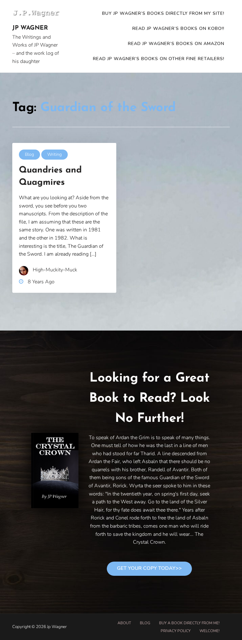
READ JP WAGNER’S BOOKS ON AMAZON (176, 44)
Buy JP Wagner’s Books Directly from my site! (163, 13)
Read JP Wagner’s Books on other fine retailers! (158, 59)
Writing (54, 154)
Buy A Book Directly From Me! (189, 623)
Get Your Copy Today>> (149, 568)
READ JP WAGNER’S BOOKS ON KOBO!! (178, 28)
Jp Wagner (30, 28)
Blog (29, 154)
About (124, 623)
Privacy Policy (176, 630)
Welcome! (209, 630)
